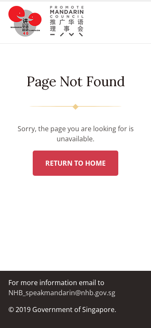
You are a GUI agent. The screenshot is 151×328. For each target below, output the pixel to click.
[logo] (29, 22)
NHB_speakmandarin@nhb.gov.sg (61, 292)
